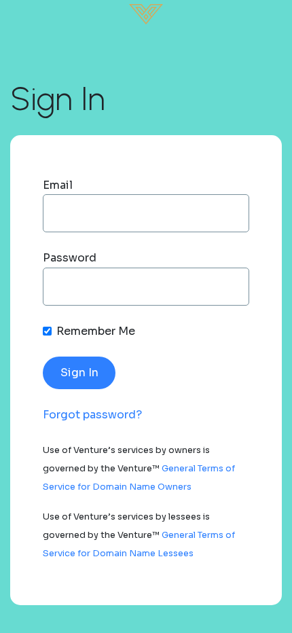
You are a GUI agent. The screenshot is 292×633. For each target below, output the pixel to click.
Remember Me (95, 331)
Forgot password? (92, 415)
